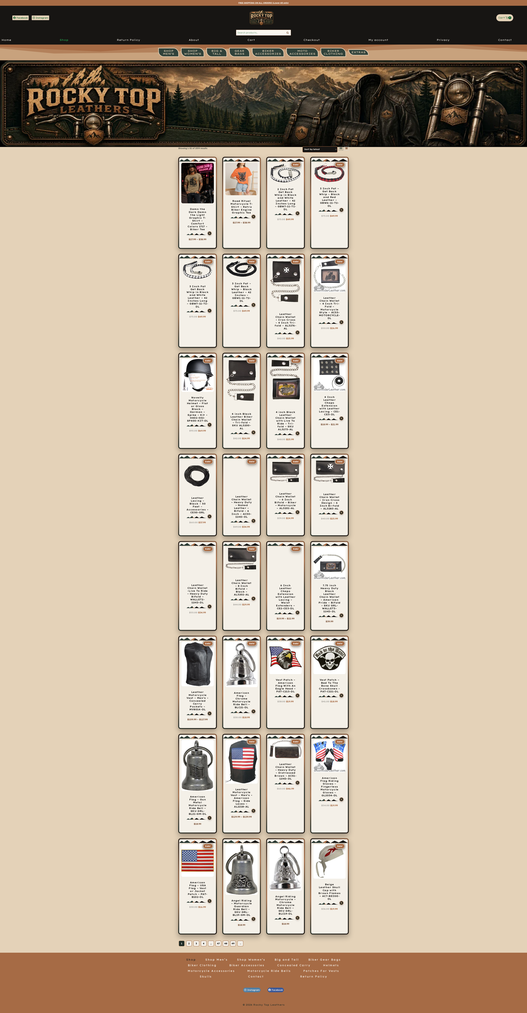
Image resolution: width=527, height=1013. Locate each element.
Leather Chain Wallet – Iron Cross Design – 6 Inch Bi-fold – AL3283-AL (329, 501)
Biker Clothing (202, 965)
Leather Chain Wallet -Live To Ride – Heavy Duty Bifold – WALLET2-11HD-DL (197, 594)
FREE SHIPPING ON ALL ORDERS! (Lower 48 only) (263, 3)
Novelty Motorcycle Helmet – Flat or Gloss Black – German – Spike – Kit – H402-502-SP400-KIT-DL (197, 409)
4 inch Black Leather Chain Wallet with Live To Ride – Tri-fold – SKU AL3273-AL (285, 421)
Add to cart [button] (285, 342)
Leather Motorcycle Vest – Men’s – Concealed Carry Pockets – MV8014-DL (197, 701)
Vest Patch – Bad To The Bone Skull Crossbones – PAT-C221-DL (329, 685)
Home (6, 40)
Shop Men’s (216, 959)
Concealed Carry (294, 965)
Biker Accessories (247, 965)
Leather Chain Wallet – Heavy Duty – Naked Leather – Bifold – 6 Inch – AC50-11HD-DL (241, 506)
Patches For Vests (321, 971)
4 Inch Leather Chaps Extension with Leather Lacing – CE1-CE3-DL (329, 406)
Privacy (443, 40)
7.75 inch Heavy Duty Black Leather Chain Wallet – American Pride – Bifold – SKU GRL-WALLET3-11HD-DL (329, 598)
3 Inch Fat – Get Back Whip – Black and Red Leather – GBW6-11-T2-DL (329, 197)
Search (288, 32)
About (194, 40)
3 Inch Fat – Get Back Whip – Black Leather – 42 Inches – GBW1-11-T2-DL (241, 292)
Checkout (311, 40)
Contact (505, 40)
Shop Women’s (251, 959)
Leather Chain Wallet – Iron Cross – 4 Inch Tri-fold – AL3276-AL (285, 321)
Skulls (206, 976)
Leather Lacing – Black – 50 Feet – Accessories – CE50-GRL (197, 505)
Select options (196, 244)
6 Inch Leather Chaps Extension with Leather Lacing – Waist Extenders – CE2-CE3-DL (285, 597)
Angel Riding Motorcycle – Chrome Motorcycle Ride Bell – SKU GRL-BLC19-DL (285, 905)
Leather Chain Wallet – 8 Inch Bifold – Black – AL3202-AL (242, 587)
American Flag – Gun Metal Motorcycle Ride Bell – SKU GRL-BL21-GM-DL (198, 805)
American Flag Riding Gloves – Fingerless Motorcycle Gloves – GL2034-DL (329, 787)
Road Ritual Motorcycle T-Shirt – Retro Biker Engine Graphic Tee (241, 207)
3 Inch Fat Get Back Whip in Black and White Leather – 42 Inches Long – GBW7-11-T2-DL (197, 296)
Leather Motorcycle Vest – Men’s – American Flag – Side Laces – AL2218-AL (242, 798)
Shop (64, 40)
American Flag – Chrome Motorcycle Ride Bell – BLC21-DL (241, 700)
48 (225, 943)
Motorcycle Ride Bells (269, 971)
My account (378, 40)
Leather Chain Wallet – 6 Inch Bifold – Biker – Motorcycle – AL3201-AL (285, 501)
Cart (251, 40)
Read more (329, 332)
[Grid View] (341, 148)
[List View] (346, 148)
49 (233, 943)
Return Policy (128, 40)
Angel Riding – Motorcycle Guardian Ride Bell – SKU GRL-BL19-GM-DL (241, 907)
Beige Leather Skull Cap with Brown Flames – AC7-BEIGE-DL (329, 891)
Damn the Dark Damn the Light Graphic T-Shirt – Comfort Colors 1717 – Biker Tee (197, 219)
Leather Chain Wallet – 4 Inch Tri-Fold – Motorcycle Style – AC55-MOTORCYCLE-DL (329, 308)
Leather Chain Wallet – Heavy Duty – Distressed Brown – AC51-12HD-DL (285, 771)
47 (218, 943)
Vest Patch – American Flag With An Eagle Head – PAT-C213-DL (285, 685)
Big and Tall (287, 959)
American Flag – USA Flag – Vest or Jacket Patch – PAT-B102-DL (197, 889)
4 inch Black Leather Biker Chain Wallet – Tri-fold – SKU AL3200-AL (241, 421)
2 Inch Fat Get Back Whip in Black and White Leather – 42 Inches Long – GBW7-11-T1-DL (285, 199)
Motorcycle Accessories (211, 971)
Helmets (331, 965)
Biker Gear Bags (324, 959)
